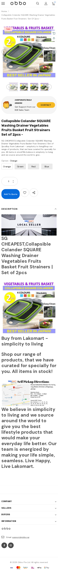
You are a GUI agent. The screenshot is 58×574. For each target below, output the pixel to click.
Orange (7, 166)
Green (20, 166)
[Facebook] (4, 545)
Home (4, 11)
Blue (47, 166)
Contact (46, 105)
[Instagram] (11, 545)
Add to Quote (10, 194)
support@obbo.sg (20, 537)
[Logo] (18, 3)
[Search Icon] (37, 3)
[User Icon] (45, 3)
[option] (29, 52)
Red (34, 166)
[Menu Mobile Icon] (3, 3)
